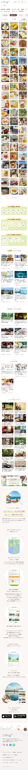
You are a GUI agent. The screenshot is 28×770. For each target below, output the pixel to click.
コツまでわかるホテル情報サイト (9, 760)
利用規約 (14, 752)
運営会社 (16, 754)
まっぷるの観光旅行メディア (8, 757)
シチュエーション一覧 (13, 762)
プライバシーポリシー (7, 752)
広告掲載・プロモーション (8, 754)
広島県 (4, 5)
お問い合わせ (19, 752)
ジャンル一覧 (5, 762)
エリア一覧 (19, 760)
